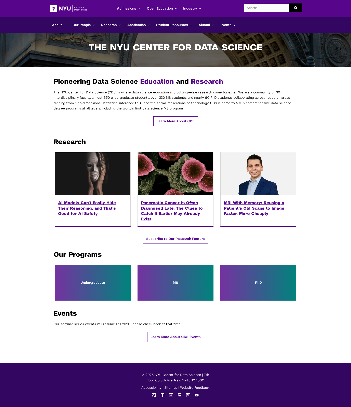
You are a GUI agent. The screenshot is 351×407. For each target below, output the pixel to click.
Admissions (126, 8)
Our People (82, 25)
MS (175, 282)
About (57, 25)
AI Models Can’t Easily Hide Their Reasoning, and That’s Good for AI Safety (87, 208)
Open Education (160, 8)
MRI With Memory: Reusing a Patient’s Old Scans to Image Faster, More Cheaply (254, 208)
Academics (136, 25)
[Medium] (188, 395)
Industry (190, 8)
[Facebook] (162, 395)
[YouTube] (197, 395)
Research (109, 25)
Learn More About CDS (176, 121)
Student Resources (172, 25)
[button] (138, 8)
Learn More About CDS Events (176, 337)
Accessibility (151, 387)
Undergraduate (92, 282)
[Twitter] (154, 395)
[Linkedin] (179, 395)
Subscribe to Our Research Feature (175, 239)
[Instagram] (171, 395)
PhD (258, 282)
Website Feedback (194, 387)
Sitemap (170, 387)
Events (226, 25)
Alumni (204, 25)
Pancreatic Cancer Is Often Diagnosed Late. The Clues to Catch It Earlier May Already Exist (172, 210)
